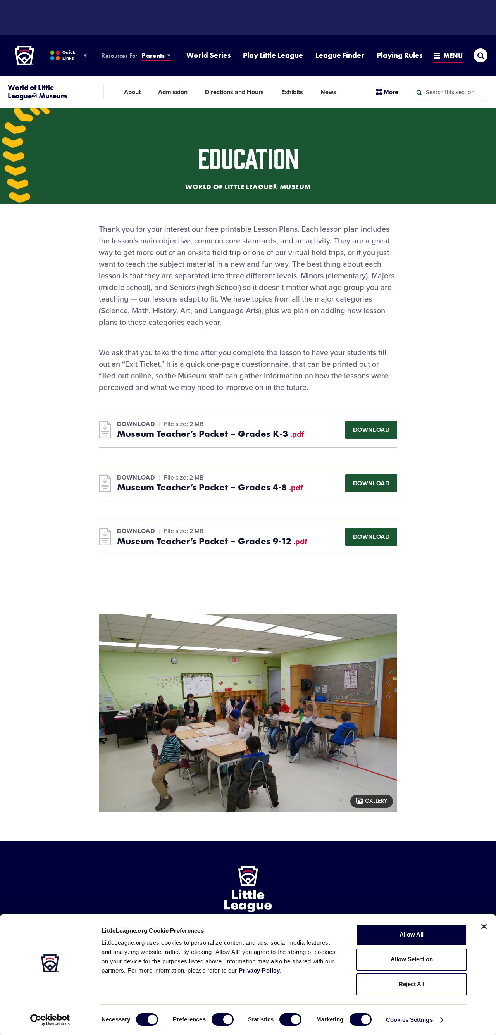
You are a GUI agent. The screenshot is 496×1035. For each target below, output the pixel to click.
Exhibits (292, 92)
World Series (208, 55)
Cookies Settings (409, 1019)
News (328, 92)
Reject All (411, 984)
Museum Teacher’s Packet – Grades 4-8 (210, 487)
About (132, 92)
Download (371, 430)
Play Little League (273, 55)
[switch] (223, 1019)
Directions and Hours (234, 92)
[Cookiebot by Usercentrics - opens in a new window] (50, 1020)
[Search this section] (419, 92)
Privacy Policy (259, 970)
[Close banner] (484, 926)
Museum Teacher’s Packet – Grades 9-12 (212, 541)
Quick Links (68, 55)
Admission (173, 92)
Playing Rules (399, 55)
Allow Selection (412, 959)
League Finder (339, 55)
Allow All (412, 934)
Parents (153, 56)
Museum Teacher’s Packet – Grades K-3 (210, 433)
